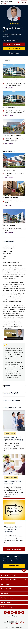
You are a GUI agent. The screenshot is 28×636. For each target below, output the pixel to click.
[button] (19, 2)
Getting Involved (14, 598)
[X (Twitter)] (9, 612)
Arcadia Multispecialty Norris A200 (12, 80)
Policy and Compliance (14, 607)
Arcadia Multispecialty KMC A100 (12, 107)
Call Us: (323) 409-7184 (14, 48)
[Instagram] (19, 612)
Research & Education (14, 588)
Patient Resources (14, 602)
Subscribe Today (14, 566)
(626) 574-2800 (9, 87)
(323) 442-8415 (9, 143)
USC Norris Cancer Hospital (10, 197)
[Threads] (22, 612)
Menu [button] (24, 2)
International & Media (14, 579)
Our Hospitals (14, 584)
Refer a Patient (14, 53)
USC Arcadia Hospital (9, 225)
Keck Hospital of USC (9, 170)
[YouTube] (12, 612)
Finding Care (14, 593)
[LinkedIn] (16, 612)
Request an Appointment (14, 44)
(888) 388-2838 (9, 233)
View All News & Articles (14, 549)
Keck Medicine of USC (14, 575)
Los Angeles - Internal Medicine (12, 135)
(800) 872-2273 (9, 178)
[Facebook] (5, 612)
